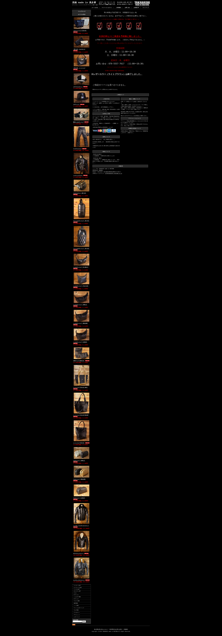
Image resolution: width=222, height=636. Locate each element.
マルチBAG (76, 610)
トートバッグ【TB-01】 (79, 442)
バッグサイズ (82, 11)
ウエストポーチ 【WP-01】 (79, 193)
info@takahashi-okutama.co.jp (113, 173)
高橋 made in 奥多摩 (84, 2)
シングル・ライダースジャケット (81, 525)
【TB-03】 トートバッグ (79, 68)
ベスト (75, 593)
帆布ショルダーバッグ (78, 122)
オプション (76, 594)
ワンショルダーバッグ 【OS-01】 (81, 220)
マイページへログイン (107, 7)
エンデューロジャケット (79, 580)
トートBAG (76, 605)
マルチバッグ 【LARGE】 (79, 498)
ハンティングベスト (78, 175)
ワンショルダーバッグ (79, 607)
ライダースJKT (77, 585)
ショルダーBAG (77, 596)
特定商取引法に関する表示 (115, 629)
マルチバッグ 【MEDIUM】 (79, 479)
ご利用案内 (118, 7)
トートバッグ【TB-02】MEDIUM (80, 415)
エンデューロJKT (78, 587)
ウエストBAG (77, 600)
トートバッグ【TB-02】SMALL (80, 387)
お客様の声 (136, 7)
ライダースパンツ (77, 148)
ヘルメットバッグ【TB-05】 (80, 30)
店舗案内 (126, 629)
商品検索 (75, 620)
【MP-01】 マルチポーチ (79, 49)
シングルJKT (77, 589)
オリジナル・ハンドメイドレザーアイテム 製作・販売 (85, 4)
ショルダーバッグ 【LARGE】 (80, 342)
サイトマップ (146, 7)
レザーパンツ (77, 617)
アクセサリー (77, 612)
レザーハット (76, 104)
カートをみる (95, 7)
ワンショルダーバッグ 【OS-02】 (81, 248)
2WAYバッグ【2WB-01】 (79, 360)
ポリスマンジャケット (78, 553)
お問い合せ (127, 7)
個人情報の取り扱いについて (101, 629)
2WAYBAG (76, 603)
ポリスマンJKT (77, 591)
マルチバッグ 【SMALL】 (79, 460)
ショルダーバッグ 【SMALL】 (80, 304)
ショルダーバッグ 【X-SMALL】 (81, 267)
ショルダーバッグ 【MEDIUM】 (80, 323)
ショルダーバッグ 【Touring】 (81, 286)
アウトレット (77, 614)
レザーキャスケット (78, 86)
